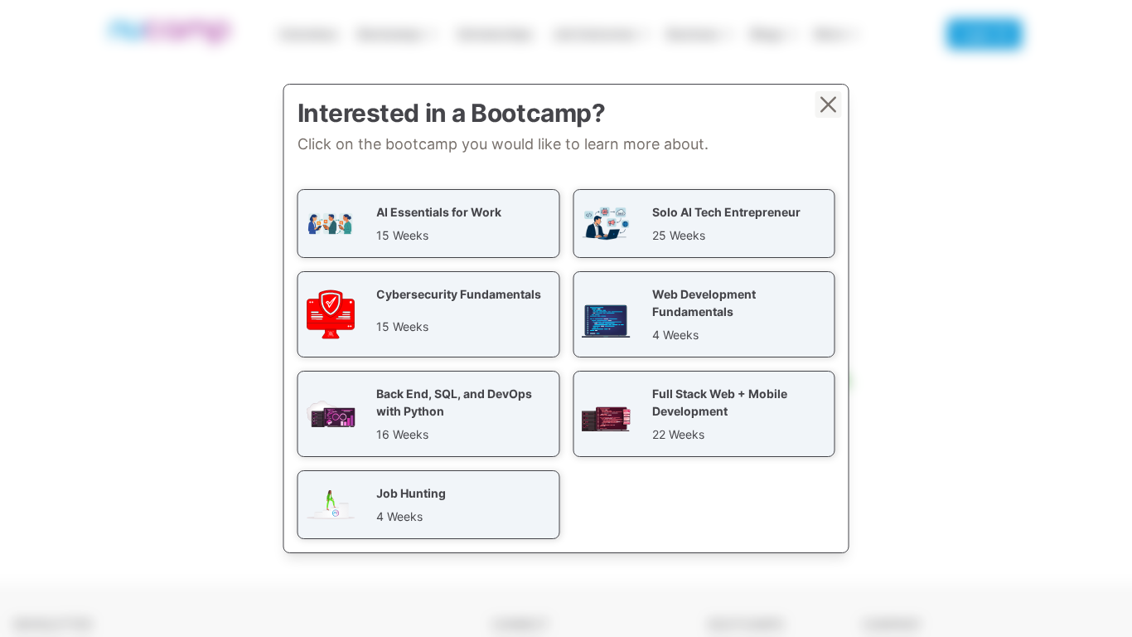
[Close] (828, 104)
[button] (429, 223)
